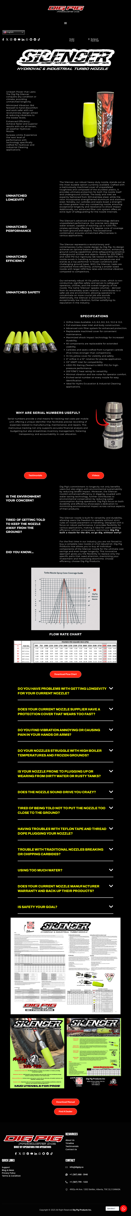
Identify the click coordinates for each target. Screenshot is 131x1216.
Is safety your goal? (37, 907)
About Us (70, 1140)
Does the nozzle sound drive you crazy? (57, 792)
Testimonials (72, 1146)
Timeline (70, 1143)
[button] (65, 23)
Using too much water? (40, 870)
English (9, 32)
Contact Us (71, 1149)
